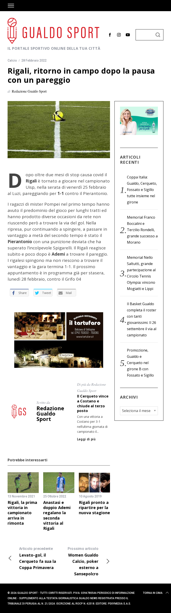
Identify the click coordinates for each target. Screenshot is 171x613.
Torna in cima (153, 592)
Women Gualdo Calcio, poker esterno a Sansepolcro (83, 561)
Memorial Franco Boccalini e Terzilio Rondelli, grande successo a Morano (142, 230)
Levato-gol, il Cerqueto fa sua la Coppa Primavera (37, 558)
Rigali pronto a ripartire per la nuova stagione (94, 508)
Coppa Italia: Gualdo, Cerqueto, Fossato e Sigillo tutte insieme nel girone (142, 190)
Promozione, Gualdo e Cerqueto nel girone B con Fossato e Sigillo (140, 363)
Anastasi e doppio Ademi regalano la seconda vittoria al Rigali (57, 515)
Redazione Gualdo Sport (29, 91)
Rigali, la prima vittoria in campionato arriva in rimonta (22, 513)
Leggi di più (86, 439)
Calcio (12, 60)
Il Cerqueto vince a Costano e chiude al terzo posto (92, 403)
